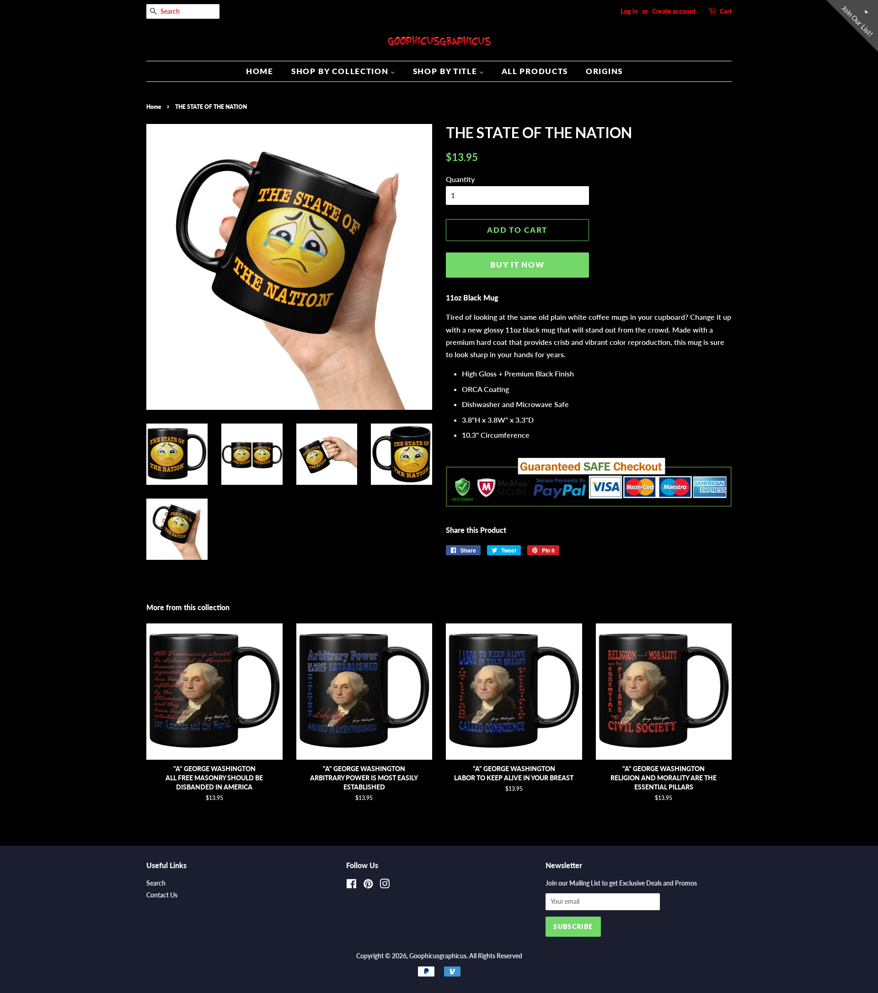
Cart (726, 11)
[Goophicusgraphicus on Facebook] (351, 885)
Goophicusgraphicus (437, 956)
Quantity (460, 179)
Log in (629, 11)
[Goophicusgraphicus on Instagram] (385, 885)
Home (153, 106)
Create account (674, 11)
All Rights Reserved (495, 956)
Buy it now (517, 264)
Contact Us (161, 895)
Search (156, 883)
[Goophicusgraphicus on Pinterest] (368, 885)
